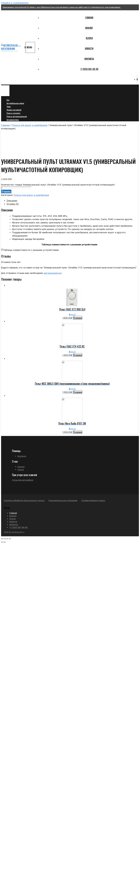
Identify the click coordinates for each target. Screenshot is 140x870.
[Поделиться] (5, 538)
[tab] (72, 200)
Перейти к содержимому (15, 2)
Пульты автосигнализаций (17, 116)
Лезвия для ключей (14, 109)
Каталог (89, 28)
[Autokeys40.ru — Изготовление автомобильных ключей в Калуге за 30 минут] (12, 47)
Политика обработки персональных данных (24, 500)
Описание (12, 200)
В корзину (6, 191)
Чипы (9, 106)
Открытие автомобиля (22, 480)
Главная (89, 17)
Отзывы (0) (13, 203)
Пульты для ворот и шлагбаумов (29, 125)
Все (8, 99)
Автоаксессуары (13, 119)
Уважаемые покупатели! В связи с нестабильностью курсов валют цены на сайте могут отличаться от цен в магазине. (61, 7)
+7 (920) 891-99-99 (89, 69)
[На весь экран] (7, 538)
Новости (89, 48)
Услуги (89, 38)
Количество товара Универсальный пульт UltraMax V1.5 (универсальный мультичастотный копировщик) (58, 184)
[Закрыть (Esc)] (2, 538)
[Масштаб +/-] (10, 538)
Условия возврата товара (93, 500)
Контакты (89, 58)
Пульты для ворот (14, 113)
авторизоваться (52, 273)
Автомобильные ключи (15, 103)
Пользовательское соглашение (63, 500)
